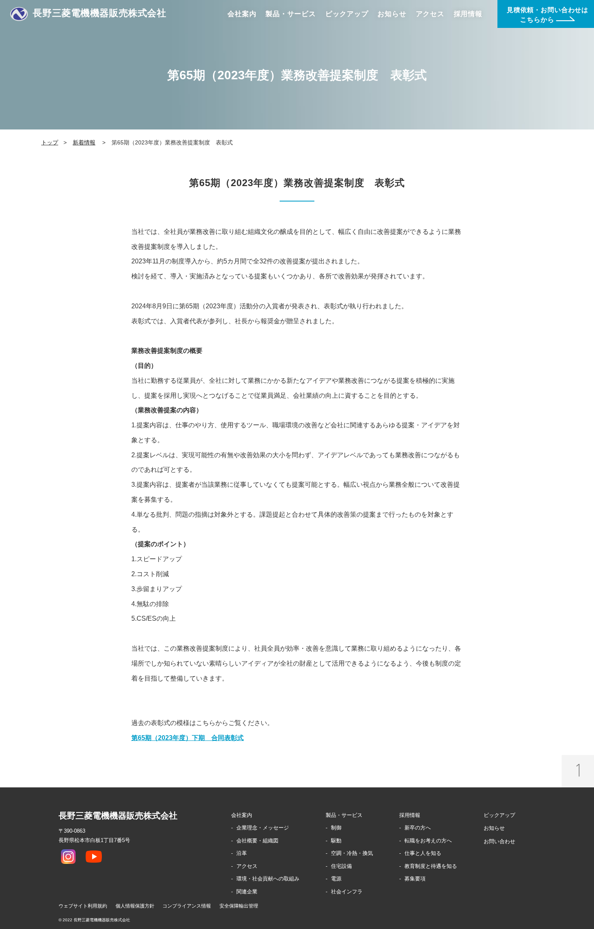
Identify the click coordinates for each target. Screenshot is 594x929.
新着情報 (84, 142)
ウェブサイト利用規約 (83, 906)
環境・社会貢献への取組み (267, 879)
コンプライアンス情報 (186, 906)
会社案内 (241, 815)
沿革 (241, 853)
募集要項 (414, 879)
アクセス (246, 866)
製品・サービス (344, 815)
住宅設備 (341, 866)
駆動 (336, 841)
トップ (49, 142)
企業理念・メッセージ (262, 828)
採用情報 (409, 815)
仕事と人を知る (422, 853)
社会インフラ (346, 892)
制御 (336, 828)
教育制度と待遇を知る (430, 866)
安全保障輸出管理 (238, 906)
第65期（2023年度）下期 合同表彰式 (187, 737)
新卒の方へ (417, 828)
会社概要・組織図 (257, 841)
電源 (336, 879)
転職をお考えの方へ (428, 841)
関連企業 (246, 892)
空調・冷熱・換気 (352, 853)
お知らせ (494, 828)
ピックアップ (499, 815)
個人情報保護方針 (135, 906)
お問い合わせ (499, 841)
